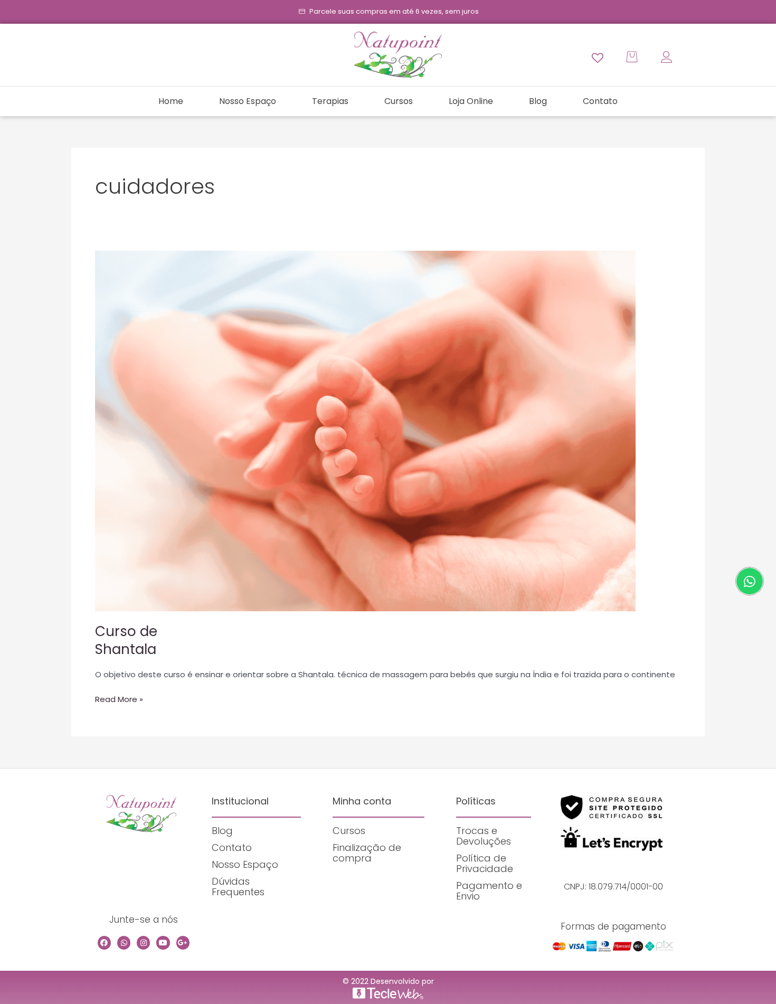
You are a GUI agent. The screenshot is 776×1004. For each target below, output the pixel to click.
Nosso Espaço (247, 101)
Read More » (119, 699)
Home (170, 101)
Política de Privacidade (484, 863)
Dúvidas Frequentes (238, 886)
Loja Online (471, 101)
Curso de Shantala (126, 640)
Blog (538, 101)
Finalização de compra (367, 853)
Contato (600, 101)
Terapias (330, 101)
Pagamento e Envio (489, 891)
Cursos (398, 101)
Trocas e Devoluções (483, 836)
